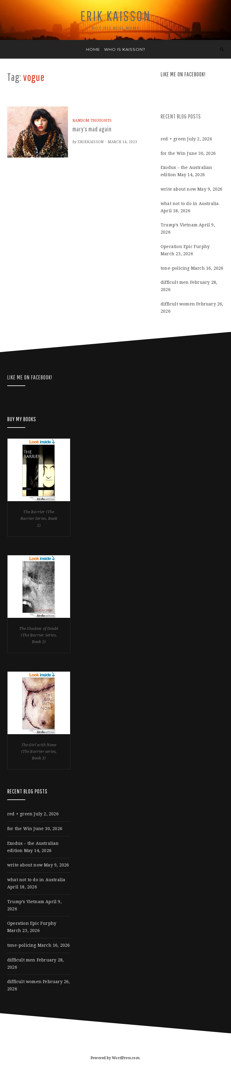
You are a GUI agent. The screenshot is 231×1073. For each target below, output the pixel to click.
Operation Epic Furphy (185, 246)
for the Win (173, 153)
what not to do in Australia (190, 203)
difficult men (175, 282)
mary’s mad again (92, 129)
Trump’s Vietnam (179, 224)
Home (93, 49)
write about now (178, 189)
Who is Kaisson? (124, 49)
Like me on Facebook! (183, 74)
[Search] (221, 49)
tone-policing (175, 268)
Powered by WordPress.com (115, 1058)
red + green (173, 138)
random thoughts (92, 120)
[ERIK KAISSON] (9, 49)
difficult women (178, 304)
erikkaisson (90, 142)
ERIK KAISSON (115, 16)
